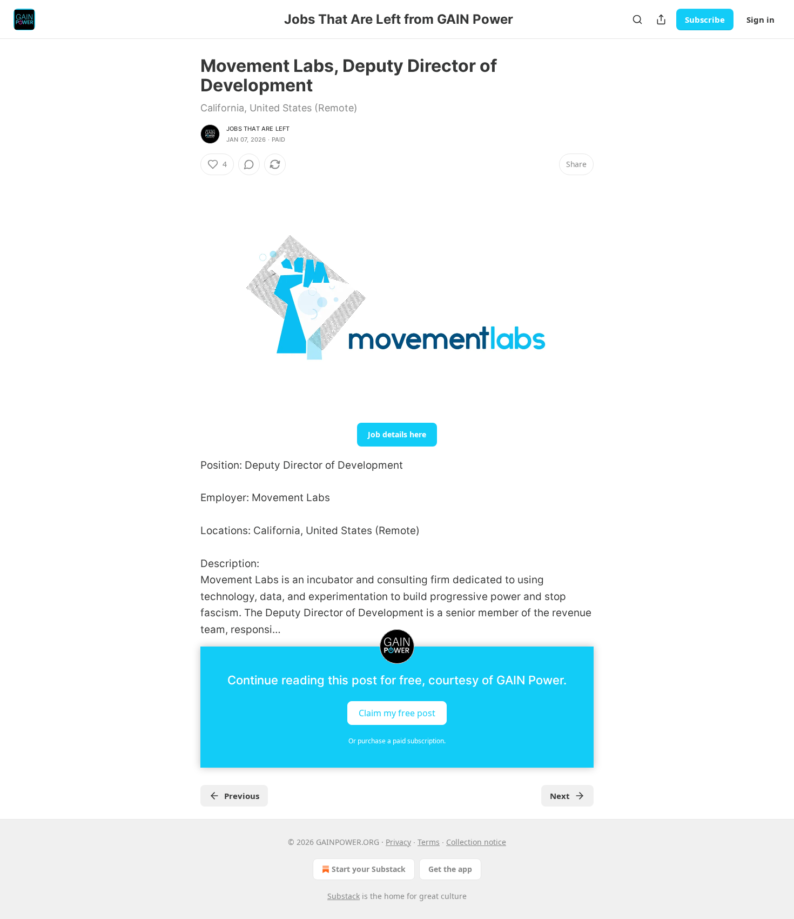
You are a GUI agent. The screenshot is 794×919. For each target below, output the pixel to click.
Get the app (450, 869)
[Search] (637, 19)
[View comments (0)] (249, 164)
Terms (429, 842)
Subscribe (705, 19)
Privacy (398, 842)
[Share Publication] (661, 19)
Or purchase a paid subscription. (397, 740)
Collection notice (476, 842)
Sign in (760, 19)
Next (560, 795)
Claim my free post (397, 712)
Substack (343, 896)
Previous (241, 795)
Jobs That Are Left (258, 128)
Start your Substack (369, 869)
